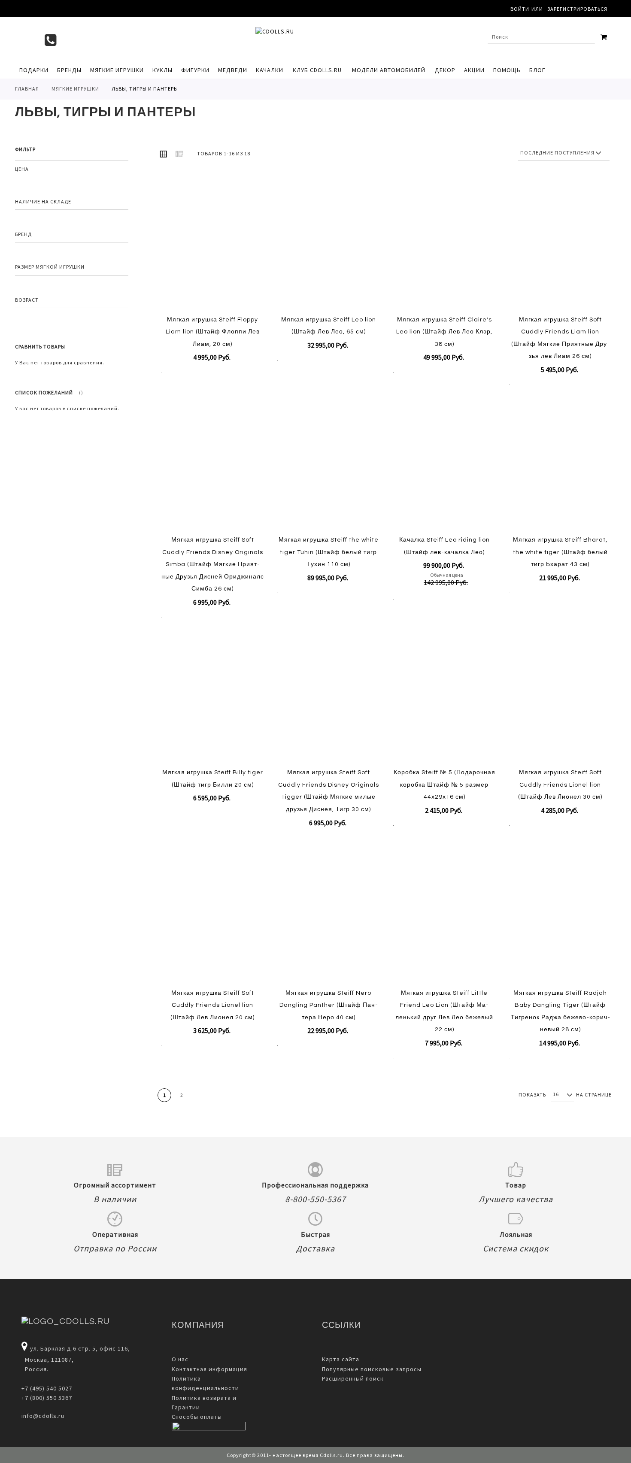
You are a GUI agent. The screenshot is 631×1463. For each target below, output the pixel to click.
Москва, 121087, (47, 1359)
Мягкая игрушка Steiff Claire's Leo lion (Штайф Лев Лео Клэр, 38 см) (444, 332)
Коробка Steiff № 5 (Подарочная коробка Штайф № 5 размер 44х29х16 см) (444, 784)
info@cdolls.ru (42, 1416)
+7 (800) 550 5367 (46, 1398)
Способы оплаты (197, 1417)
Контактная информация (209, 1369)
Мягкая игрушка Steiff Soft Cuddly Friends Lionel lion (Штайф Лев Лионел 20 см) (212, 1005)
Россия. (35, 1369)
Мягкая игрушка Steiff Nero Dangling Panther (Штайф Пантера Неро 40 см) (328, 1005)
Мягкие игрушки (75, 88)
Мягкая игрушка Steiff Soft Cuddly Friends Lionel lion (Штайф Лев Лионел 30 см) (560, 784)
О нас (180, 1359)
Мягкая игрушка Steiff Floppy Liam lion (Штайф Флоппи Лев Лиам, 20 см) (213, 332)
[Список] (179, 154)
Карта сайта (340, 1359)
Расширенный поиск (353, 1378)
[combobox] (541, 36)
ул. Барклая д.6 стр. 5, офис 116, (80, 1348)
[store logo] (311, 39)
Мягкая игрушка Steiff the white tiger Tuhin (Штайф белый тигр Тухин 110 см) (329, 552)
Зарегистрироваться (577, 9)
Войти (519, 9)
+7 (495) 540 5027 (46, 1388)
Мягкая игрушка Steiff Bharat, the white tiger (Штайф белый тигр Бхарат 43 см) (560, 552)
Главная (27, 88)
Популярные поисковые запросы (372, 1369)
